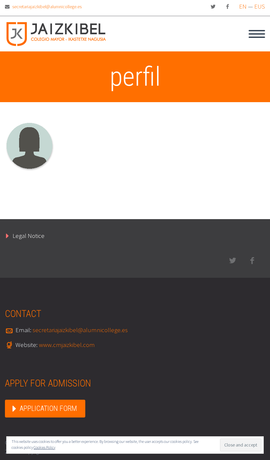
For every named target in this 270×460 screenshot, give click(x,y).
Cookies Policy (44, 447)
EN (243, 6)
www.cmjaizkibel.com (67, 345)
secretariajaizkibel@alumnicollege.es (47, 7)
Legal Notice (28, 236)
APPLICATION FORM (48, 408)
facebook (227, 7)
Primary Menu (257, 34)
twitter (213, 7)
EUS (259, 6)
